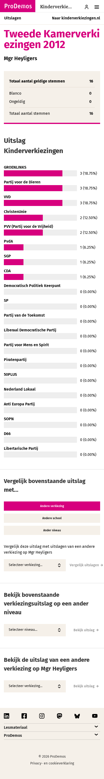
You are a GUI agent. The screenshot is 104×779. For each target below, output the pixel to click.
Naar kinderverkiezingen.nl (76, 18)
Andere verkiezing (52, 506)
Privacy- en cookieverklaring (52, 763)
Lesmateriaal (15, 727)
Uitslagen (12, 18)
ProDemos (13, 735)
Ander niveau (52, 530)
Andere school (52, 518)
